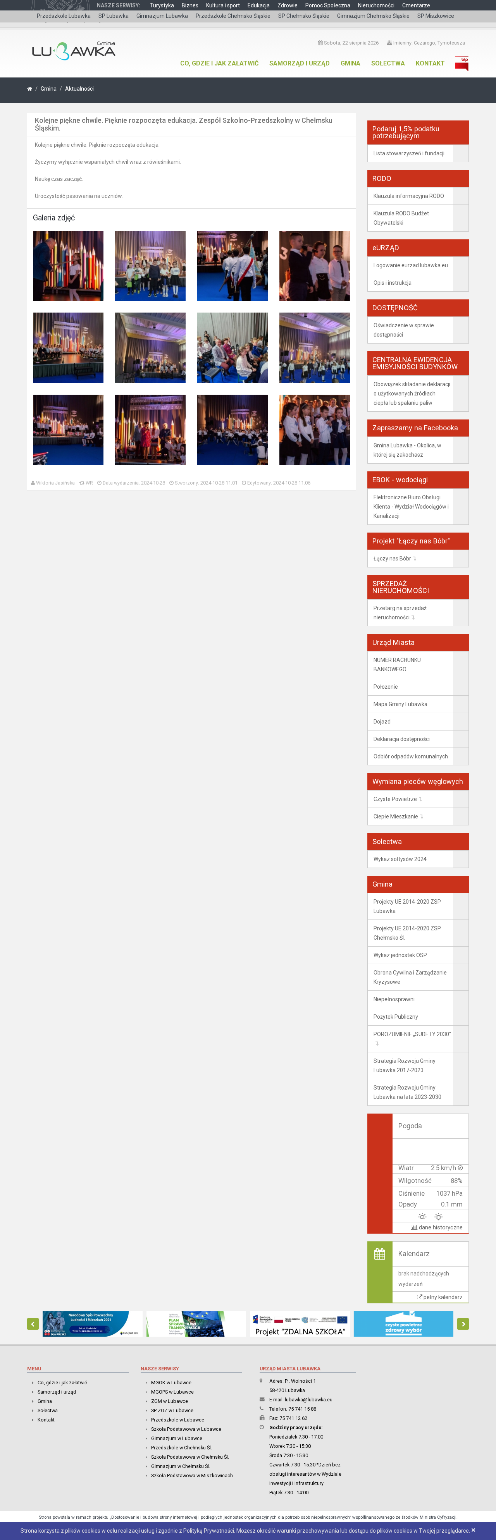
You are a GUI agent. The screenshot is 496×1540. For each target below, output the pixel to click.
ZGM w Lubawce (169, 1401)
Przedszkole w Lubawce (177, 1420)
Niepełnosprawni (394, 999)
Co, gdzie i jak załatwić (219, 63)
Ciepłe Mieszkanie (396, 816)
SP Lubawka (113, 16)
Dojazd (382, 721)
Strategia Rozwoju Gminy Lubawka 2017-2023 (405, 1065)
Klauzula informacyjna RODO (409, 196)
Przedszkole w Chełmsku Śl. (181, 1448)
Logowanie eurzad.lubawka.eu (411, 265)
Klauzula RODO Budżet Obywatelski (401, 218)
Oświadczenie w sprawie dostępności (404, 330)
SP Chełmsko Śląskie (303, 16)
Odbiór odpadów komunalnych (411, 756)
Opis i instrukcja (393, 283)
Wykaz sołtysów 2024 (400, 859)
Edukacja (259, 5)
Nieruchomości (376, 5)
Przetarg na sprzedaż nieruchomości (400, 612)
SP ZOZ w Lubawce (172, 1410)
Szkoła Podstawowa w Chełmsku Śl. (190, 1457)
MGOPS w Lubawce (172, 1392)
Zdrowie (287, 5)
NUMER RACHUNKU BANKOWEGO (397, 664)
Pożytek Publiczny (396, 1017)
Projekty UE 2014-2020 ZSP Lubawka (407, 906)
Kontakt (430, 63)
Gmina (350, 63)
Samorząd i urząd (299, 63)
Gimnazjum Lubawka (162, 16)
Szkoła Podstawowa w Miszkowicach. (192, 1475)
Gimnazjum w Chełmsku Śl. (180, 1466)
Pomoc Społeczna (327, 5)
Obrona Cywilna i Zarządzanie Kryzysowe (410, 977)
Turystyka (162, 5)
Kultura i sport (223, 5)
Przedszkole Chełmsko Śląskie (233, 16)
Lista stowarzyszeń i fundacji (409, 153)
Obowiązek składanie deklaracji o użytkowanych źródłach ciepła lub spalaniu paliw (412, 393)
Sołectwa (388, 63)
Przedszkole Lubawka (64, 16)
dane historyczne (440, 1227)
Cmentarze (416, 5)
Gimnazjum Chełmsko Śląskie (373, 16)
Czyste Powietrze (395, 799)
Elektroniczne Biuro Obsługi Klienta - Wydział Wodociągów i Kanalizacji (411, 506)
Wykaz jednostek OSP (400, 955)
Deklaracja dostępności (402, 739)
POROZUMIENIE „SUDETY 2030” (412, 1034)
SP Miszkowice (435, 16)
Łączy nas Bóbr (392, 558)
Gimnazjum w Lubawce (176, 1438)
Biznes (190, 5)
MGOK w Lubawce (171, 1382)
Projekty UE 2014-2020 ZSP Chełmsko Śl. (407, 933)
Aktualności (79, 89)
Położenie (386, 687)
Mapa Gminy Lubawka (400, 704)
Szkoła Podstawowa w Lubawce (186, 1429)
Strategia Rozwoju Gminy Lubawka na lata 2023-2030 (407, 1092)
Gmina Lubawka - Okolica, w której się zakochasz (407, 450)
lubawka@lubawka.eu (308, 1399)
